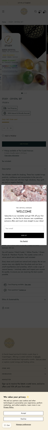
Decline (23, 419)
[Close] (44, 187)
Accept (23, 413)
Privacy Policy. (9, 407)
